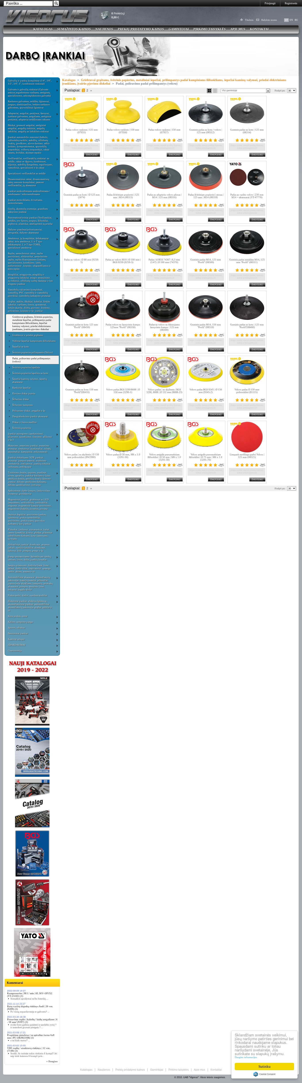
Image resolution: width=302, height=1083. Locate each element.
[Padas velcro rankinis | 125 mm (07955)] (81, 112)
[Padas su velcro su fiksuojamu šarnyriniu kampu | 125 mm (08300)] (164, 307)
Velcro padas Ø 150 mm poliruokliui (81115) (247, 390)
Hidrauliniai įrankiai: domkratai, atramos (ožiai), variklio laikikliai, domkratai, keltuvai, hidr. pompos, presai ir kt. (29, 547)
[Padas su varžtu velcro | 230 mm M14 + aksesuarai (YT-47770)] (247, 177)
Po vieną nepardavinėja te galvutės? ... (30, 1011)
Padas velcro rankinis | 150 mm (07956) (123, 131)
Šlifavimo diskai (20, 399)
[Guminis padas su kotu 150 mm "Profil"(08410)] (81, 372)
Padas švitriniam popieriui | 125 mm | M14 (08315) (123, 196)
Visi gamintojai (229, 90)
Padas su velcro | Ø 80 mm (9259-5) (81, 261)
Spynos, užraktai (16, 627)
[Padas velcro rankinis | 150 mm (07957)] (164, 112)
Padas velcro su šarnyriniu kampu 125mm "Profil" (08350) (123, 326)
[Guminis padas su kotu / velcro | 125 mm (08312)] (205, 112)
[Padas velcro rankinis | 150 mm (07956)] (123, 112)
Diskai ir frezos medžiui (24, 422)
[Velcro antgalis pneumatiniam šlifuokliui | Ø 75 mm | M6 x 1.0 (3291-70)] (205, 437)
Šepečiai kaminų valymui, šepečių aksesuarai (29, 380)
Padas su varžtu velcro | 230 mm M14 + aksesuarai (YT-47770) (247, 196)
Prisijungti (270, 3)
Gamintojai (179, 29)
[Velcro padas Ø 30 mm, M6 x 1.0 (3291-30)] (123, 437)
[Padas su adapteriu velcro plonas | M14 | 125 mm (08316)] (164, 177)
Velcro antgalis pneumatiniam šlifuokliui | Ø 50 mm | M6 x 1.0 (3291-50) (164, 457)
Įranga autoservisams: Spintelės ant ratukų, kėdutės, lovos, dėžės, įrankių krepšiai (30, 558)
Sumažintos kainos (74, 29)
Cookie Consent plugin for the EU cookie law (264, 1074)
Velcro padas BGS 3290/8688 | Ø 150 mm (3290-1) (123, 390)
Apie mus (237, 29)
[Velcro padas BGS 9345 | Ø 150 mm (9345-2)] (205, 372)
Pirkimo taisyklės (209, 29)
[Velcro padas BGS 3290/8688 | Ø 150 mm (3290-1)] (123, 372)
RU (296, 20)
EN (291, 20)
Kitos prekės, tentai (17, 616)
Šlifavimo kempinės (22, 405)
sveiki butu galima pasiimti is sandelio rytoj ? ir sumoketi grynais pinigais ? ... (33, 1026)
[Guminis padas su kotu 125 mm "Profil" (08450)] (81, 307)
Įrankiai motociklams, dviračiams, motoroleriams (25, 201)
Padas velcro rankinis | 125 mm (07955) (82, 131)
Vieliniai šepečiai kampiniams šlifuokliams (33, 341)
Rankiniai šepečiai (21, 387)
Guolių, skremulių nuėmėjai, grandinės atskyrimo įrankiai (28, 210)
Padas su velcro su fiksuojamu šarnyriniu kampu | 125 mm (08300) (164, 327)
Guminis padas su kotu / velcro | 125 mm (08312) (205, 131)
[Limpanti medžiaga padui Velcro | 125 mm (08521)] (247, 437)
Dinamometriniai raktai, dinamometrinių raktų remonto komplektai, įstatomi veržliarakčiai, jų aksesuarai (28, 182)
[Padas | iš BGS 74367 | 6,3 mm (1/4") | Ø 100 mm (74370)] (164, 242)
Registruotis (291, 3)
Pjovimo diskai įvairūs (23, 393)
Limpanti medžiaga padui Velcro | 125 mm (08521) (247, 455)
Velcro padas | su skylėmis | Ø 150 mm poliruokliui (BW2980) (81, 455)
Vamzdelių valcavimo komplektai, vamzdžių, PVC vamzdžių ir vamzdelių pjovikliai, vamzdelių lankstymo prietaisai (29, 292)
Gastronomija (15, 650)
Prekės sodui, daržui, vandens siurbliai (27, 595)
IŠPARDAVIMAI (16, 645)
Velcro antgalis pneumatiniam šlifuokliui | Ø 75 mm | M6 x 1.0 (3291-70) (205, 457)
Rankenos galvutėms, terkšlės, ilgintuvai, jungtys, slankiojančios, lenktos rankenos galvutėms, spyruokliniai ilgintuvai (29, 104)
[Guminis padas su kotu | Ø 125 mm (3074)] (81, 177)
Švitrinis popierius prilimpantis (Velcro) (32, 352)
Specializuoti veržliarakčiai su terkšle (27, 173)
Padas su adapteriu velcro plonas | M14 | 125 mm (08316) (164, 196)
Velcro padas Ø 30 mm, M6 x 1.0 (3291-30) (123, 455)
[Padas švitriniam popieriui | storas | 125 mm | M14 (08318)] (205, 177)
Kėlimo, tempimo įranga (20, 622)
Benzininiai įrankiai (18, 633)
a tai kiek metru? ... (20, 1040)
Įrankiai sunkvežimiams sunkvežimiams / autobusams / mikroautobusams (29, 193)
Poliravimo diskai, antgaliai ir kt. (29, 410)
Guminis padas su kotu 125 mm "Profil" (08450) (81, 326)
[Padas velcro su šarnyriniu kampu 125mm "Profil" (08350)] (123, 307)
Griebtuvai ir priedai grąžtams (27, 335)
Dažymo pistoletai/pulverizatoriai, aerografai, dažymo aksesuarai (25, 231)
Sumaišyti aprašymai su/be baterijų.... (29, 998)
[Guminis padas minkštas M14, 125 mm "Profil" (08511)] (247, 242)
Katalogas (43, 29)
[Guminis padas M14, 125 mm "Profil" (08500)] (205, 242)
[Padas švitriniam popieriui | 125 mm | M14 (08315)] (123, 177)
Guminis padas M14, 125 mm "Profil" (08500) (205, 261)
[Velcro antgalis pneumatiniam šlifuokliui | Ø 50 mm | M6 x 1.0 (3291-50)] (164, 437)
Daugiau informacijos (246, 1057)
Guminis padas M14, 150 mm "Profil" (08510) (205, 326)
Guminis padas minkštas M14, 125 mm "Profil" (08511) (247, 261)
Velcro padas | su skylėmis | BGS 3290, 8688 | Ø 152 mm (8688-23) (164, 390)
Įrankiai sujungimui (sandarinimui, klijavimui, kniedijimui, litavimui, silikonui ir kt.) (30, 436)
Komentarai (15, 982)
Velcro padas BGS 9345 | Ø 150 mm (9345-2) (205, 390)
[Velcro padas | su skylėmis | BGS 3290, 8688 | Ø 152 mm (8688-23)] (164, 372)
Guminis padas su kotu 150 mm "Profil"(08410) (81, 390)
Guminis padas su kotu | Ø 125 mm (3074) (82, 196)
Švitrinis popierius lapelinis (26, 367)
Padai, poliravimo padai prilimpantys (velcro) (31, 360)
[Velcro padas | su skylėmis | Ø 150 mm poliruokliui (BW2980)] (81, 437)
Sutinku (264, 1066)
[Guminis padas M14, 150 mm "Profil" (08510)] (205, 307)
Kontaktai (259, 29)
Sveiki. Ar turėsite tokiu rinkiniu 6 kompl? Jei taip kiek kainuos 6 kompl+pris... (33, 1054)
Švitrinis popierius (21, 428)
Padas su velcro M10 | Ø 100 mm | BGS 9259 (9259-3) (123, 261)
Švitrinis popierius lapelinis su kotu (30, 373)
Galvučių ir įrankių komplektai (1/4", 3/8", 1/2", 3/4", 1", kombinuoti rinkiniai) (30, 82)
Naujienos (104, 29)
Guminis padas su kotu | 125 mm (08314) (247, 131)
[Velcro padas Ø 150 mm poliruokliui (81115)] (247, 372)
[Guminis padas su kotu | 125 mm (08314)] (247, 112)
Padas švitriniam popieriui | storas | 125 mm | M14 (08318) (205, 196)
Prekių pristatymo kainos (141, 29)
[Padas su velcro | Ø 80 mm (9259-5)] (81, 242)
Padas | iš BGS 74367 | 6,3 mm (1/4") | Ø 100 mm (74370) (164, 261)
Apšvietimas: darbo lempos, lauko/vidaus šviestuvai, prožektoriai (29, 492)
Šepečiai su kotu (20, 346)
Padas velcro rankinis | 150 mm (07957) (164, 131)
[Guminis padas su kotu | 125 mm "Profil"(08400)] (247, 307)
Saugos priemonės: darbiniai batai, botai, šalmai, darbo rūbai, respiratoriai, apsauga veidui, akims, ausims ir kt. (29, 568)
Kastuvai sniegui (16, 639)
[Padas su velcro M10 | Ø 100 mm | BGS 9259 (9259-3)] (123, 242)
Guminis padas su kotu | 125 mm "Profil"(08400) (247, 326)
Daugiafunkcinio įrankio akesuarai (30, 416)
